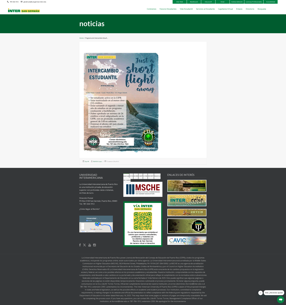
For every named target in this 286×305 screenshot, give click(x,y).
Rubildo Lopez (97, 161)
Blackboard (194, 2)
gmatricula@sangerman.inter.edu (34, 2)
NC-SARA (126, 180)
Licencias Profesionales (254, 2)
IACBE (136, 176)
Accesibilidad (270, 2)
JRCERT (151, 176)
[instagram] (94, 245)
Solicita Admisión (237, 2)
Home (81, 38)
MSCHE (126, 176)
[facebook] (80, 245)
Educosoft (208, 2)
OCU (131, 176)
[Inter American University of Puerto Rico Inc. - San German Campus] (24, 10)
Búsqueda (262, 9)
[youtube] (89, 245)
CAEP (141, 176)
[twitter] (84, 245)
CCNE (145, 176)
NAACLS (157, 176)
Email (222, 2)
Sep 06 (87, 161)
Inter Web (179, 2)
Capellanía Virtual (225, 9)
